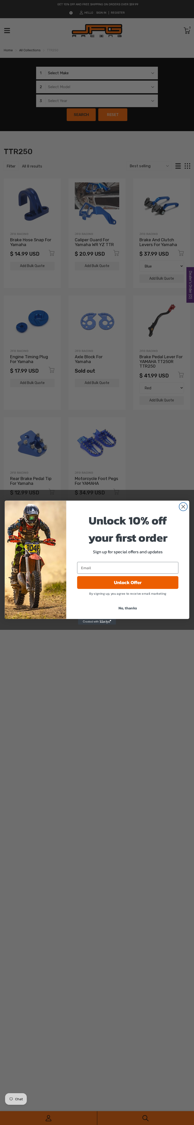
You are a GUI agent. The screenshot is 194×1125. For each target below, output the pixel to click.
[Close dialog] (183, 506)
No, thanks (127, 607)
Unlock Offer (128, 582)
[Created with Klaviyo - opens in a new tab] (97, 621)
